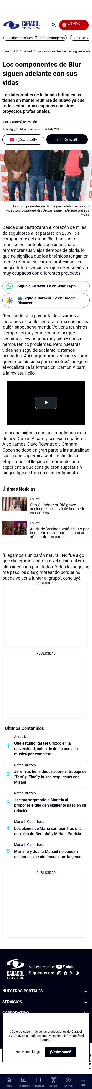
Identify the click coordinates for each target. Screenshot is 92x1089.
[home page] (21, 25)
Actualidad (22, 737)
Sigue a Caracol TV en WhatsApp (46, 286)
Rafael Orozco (25, 765)
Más (83, 1084)
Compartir (71, 139)
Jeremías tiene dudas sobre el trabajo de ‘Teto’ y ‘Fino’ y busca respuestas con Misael (50, 777)
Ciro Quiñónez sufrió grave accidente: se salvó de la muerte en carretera (57, 509)
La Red (27, 51)
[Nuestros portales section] (86, 991)
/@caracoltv (26, 139)
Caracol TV (10, 51)
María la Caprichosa (29, 822)
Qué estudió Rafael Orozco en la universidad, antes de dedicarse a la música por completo (46, 748)
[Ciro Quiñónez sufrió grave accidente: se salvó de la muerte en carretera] (14, 504)
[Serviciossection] (86, 1002)
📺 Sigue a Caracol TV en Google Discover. (46, 300)
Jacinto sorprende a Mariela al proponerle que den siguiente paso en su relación (50, 805)
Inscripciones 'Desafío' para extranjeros (35, 38)
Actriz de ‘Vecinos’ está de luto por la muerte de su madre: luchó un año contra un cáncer (59, 533)
